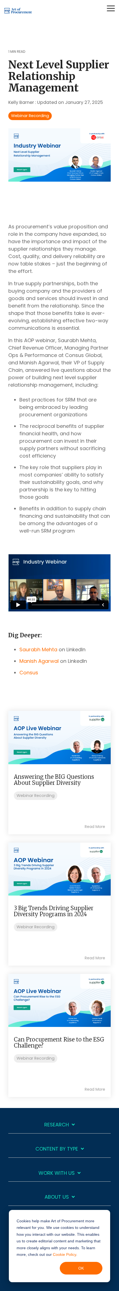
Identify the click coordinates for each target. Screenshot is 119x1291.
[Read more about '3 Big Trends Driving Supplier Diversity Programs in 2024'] (59, 869)
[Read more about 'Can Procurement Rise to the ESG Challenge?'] (59, 1000)
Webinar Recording (30, 115)
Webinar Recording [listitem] (36, 795)
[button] (111, 7)
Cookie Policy (64, 1254)
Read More (95, 826)
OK (81, 1268)
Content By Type (56, 1149)
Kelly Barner (21, 102)
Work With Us (56, 1173)
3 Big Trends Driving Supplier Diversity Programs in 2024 (54, 911)
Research (56, 1125)
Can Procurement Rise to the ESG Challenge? (59, 1042)
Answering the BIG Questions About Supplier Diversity (54, 779)
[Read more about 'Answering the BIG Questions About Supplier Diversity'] (59, 737)
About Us (57, 1197)
